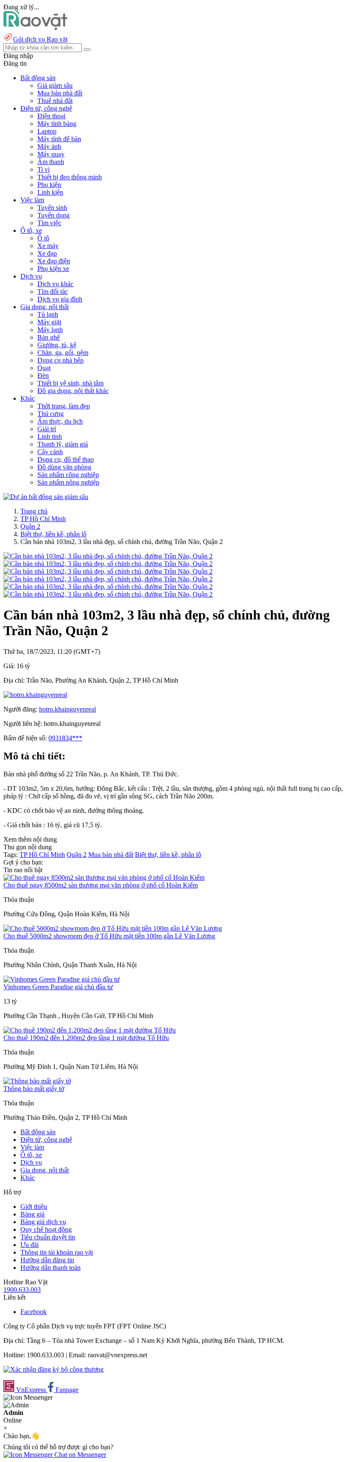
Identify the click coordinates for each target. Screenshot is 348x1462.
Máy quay (51, 154)
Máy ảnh (49, 146)
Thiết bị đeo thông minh (69, 177)
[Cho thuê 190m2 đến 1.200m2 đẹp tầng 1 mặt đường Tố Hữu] (89, 1030)
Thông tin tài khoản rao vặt (56, 1252)
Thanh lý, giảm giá (62, 444)
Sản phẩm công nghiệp (68, 474)
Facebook (33, 1311)
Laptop (46, 131)
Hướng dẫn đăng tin (47, 1260)
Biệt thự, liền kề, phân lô (53, 534)
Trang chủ (34, 511)
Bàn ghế (48, 337)
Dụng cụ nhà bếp (60, 360)
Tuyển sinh (52, 207)
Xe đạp (47, 253)
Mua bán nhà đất (59, 93)
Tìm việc (49, 222)
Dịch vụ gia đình (59, 299)
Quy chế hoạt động (46, 1229)
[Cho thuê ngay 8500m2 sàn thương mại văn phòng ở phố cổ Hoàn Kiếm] (104, 877)
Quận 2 (30, 526)
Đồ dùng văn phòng (64, 467)
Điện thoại (51, 116)
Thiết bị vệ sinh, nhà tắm (70, 383)
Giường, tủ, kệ (56, 345)
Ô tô (43, 238)
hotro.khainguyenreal (67, 709)
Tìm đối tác (52, 291)
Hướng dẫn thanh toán (50, 1267)
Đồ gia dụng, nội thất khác (73, 390)
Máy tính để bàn (59, 138)
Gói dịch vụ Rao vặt (40, 39)
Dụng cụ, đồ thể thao (65, 459)
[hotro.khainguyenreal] (35, 694)
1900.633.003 (22, 1289)
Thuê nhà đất (55, 100)
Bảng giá (32, 1214)
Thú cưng (50, 413)
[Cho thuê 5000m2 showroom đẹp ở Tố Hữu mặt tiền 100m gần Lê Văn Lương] (112, 928)
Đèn (43, 375)
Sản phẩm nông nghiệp (68, 482)
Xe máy (48, 245)
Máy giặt (49, 322)
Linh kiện (50, 192)
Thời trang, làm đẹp (63, 406)
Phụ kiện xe (53, 268)
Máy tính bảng (56, 123)
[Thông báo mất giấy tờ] (37, 1081)
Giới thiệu (33, 1206)
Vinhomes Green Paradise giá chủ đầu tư (58, 986)
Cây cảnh (50, 451)
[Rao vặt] (35, 27)
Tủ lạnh (47, 314)
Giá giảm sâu (55, 85)
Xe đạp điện (53, 261)
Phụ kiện (49, 184)
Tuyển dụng (53, 215)
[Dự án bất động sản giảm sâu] (45, 496)
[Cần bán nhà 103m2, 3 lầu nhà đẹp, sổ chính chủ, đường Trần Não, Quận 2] (108, 556)
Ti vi (43, 169)
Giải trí (46, 428)
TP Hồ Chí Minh (43, 518)
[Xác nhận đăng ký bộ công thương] (53, 1369)
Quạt (44, 367)
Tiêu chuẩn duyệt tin (47, 1237)
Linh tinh (49, 436)
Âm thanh (50, 161)
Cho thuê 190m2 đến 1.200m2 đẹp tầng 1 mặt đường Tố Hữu (86, 1037)
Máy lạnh (50, 329)
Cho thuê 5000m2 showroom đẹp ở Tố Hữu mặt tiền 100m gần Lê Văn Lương (109, 936)
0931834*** (65, 738)
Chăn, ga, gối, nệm (62, 352)
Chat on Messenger (79, 1454)
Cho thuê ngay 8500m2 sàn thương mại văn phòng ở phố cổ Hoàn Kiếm (100, 885)
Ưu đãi (29, 1244)
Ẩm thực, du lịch (60, 421)
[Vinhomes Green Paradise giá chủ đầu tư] (61, 979)
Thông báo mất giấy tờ (33, 1088)
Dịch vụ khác (55, 283)
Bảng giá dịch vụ (43, 1221)
